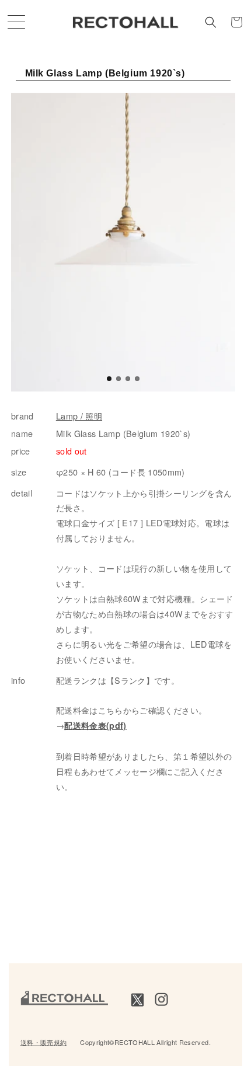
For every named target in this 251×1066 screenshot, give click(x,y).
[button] (211, 22)
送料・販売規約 (43, 1042)
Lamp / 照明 (79, 416)
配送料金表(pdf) (95, 725)
